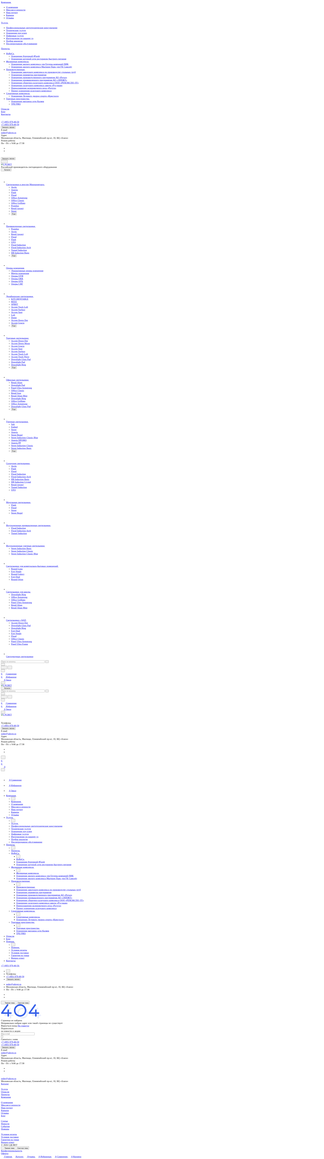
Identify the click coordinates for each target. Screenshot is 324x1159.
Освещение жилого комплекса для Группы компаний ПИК (39, 64)
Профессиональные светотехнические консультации (31, 27)
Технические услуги (16, 30)
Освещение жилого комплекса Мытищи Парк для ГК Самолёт (41, 67)
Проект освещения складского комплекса (31, 90)
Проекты (5, 1094)
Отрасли (5, 1092)
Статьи (4, 1121)
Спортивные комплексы (18, 93)
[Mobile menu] (3, 712)
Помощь (5, 1129)
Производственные (15, 69)
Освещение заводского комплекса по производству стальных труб (43, 72)
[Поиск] (3, 757)
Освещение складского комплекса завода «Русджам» (37, 85)
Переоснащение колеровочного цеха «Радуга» (33, 88)
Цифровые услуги (15, 35)
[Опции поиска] (3, 664)
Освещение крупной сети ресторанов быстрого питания (38, 59)
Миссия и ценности (15, 10)
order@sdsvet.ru (8, 132)
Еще (14, 214)
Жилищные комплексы (17, 61)
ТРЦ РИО (16, 104)
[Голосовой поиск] (4, 667)
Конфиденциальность (11, 1151)
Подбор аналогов (14, 41)
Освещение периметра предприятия (28, 75)
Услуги (4, 1089)
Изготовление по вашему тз (19, 38)
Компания (6, 1097)
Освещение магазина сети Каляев (27, 101)
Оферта (4, 1153)
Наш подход (12, 12)
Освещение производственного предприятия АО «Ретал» (39, 77)
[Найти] (10, 667)
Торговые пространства (18, 98)
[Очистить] (47, 661)
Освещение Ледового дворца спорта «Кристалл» (35, 96)
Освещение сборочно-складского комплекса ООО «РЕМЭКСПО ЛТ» (45, 82)
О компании (12, 7)
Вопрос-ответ (7, 1142)
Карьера (10, 15)
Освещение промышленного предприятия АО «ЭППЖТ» (39, 80)
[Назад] (13, 798)
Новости (5, 1123)
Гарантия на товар (10, 1139)
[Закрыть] (3, 769)
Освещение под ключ (16, 33)
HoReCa (10, 53)
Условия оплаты (9, 1134)
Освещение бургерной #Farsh (25, 56)
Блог (3, 1115)
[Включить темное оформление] (4, 161)
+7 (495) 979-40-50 (10, 122)
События (5, 1126)
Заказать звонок (8, 127)
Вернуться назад (9, 1025)
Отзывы (10, 18)
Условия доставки (10, 1137)
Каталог (5, 1084)
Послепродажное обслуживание (21, 43)
